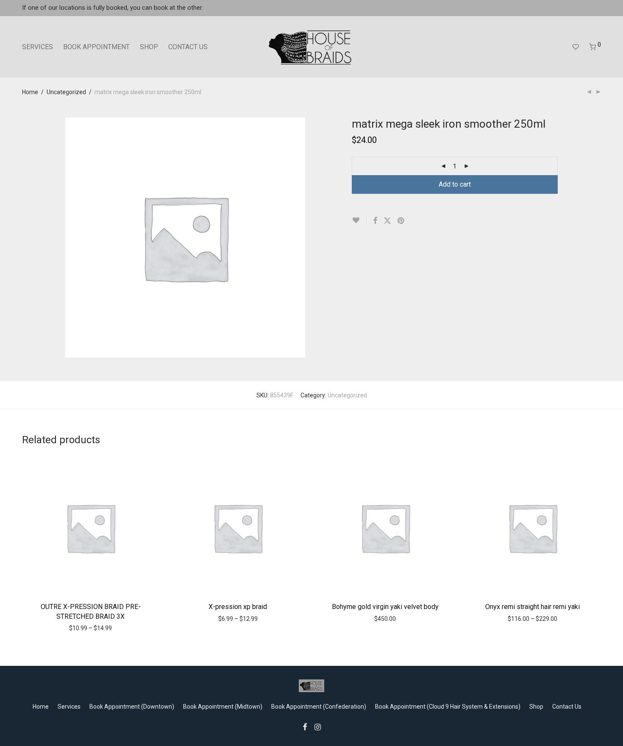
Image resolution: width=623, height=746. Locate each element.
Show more (112, 627)
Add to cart (455, 184)
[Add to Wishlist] (359, 220)
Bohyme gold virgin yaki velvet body (385, 607)
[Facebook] (305, 726)
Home (30, 92)
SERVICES (37, 47)
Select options (72, 627)
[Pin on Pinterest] (401, 221)
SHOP (149, 47)
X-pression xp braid (238, 607)
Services (69, 706)
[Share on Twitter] (387, 221)
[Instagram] (317, 726)
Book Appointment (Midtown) (222, 706)
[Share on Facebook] (375, 221)
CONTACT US (188, 47)
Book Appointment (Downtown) (131, 706)
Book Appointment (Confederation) (318, 706)
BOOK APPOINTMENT (96, 47)
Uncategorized (66, 92)
